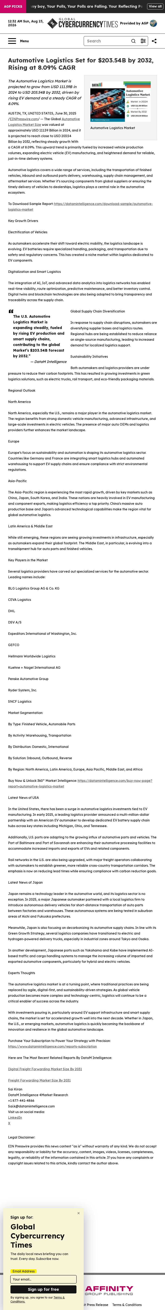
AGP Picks (13, 6)
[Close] (78, 1213)
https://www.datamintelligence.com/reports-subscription (52, 1046)
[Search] (133, 41)
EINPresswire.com (24, 119)
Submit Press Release (91, 1305)
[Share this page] (154, 41)
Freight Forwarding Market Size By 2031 (39, 1080)
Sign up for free (43, 1289)
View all (155, 6)
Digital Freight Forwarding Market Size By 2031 (45, 1069)
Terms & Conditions (127, 1305)
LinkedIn (15, 1117)
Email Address (23, 1271)
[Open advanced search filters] (143, 41)
